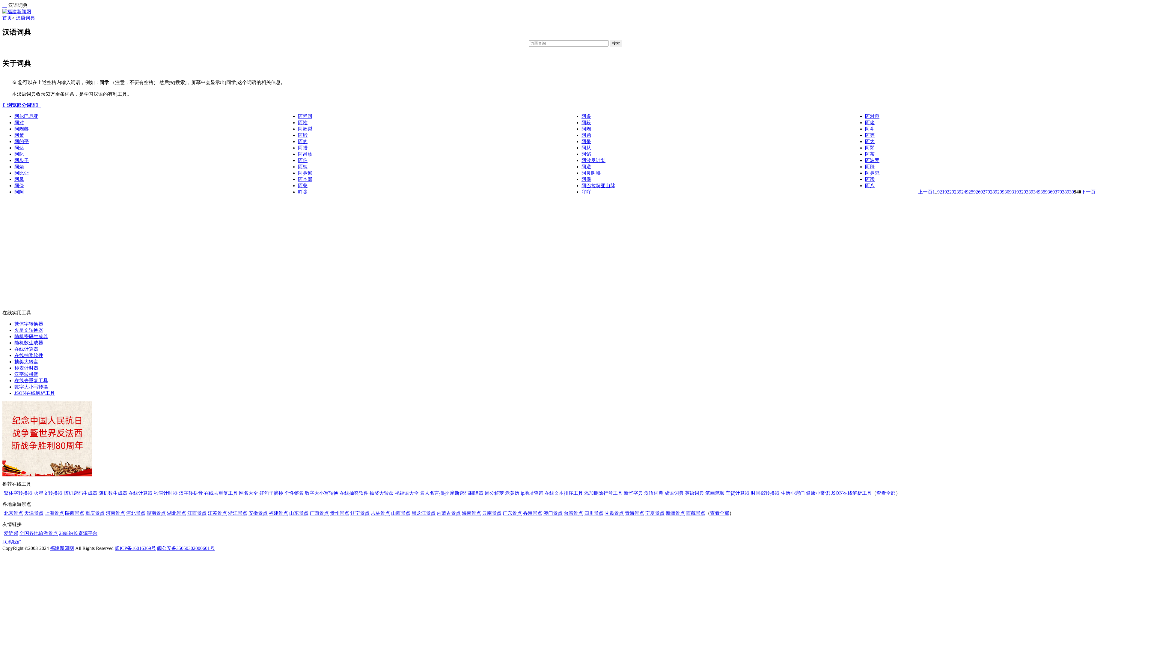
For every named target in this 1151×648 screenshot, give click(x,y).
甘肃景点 (614, 513)
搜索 (616, 43)
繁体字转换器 (28, 323)
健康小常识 (818, 493)
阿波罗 (872, 160)
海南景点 (471, 513)
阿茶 (870, 154)
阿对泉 (872, 116)
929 (998, 191)
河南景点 (115, 513)
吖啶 (303, 191)
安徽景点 (258, 513)
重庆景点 (95, 513)
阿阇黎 (21, 128)
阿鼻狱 (305, 173)
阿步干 (21, 160)
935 (1041, 191)
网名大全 (248, 493)
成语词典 (674, 493)
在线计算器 (26, 349)
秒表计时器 (26, 367)
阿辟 (870, 166)
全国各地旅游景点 (38, 533)
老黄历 (512, 493)
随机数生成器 (28, 342)
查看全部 (886, 493)
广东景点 (512, 513)
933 (1027, 191)
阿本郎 (305, 179)
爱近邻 (11, 533)
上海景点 (54, 513)
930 (1005, 191)
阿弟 (586, 135)
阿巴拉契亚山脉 (598, 185)
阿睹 (870, 122)
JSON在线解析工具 (34, 393)
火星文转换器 (28, 330)
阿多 (586, 116)
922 (948, 191)
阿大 (870, 141)
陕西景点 (74, 513)
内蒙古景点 (449, 513)
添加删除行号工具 (603, 493)
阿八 (870, 185)
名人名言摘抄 (434, 493)
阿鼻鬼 (872, 173)
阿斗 (870, 128)
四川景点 (593, 513)
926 (976, 191)
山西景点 (400, 513)
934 (1034, 191)
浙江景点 (237, 513)
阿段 (586, 122)
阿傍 (19, 185)
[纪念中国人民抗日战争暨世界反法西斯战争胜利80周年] (47, 474)
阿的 (303, 141)
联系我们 (12, 541)
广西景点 (319, 513)
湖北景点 (176, 513)
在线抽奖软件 (28, 355)
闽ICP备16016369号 (135, 548)
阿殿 (303, 135)
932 (1020, 191)
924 (962, 191)
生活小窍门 (793, 493)
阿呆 (586, 141)
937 (1056, 191)
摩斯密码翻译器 (466, 493)
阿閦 (870, 147)
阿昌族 (305, 154)
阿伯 (303, 160)
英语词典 (694, 493)
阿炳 (19, 166)
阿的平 (21, 141)
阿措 (303, 147)
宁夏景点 (655, 513)
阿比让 (21, 173)
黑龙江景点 (424, 513)
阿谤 (870, 179)
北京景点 (13, 513)
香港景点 (532, 513)
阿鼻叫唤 (591, 173)
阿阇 (586, 128)
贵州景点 (339, 513)
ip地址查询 (532, 493)
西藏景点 (695, 513)
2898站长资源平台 (78, 533)
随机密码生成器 (31, 336)
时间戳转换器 (765, 493)
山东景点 (298, 513)
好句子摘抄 (271, 493)
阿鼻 (19, 179)
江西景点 (197, 513)
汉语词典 (25, 17)
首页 (7, 17)
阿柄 (303, 166)
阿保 (586, 179)
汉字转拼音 (26, 374)
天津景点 (33, 513)
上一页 (925, 191)
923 (955, 191)
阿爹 (19, 135)
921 (940, 191)
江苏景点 (217, 513)
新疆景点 (675, 513)
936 (1048, 191)
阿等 (870, 135)
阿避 (586, 166)
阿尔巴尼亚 (26, 116)
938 (1063, 191)
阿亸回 (305, 116)
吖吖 (586, 191)
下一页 (1088, 191)
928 (991, 191)
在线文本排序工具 (564, 493)
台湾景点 (573, 513)
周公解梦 (494, 493)
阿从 (586, 147)
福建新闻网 (62, 548)
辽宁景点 (360, 513)
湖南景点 (156, 513)
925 (969, 191)
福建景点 (278, 513)
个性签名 (294, 493)
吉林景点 (380, 513)
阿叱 (19, 154)
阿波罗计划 (593, 160)
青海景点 (634, 513)
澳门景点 (553, 513)
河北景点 (135, 513)
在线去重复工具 (31, 380)
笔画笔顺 (714, 493)
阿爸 (303, 185)
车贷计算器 (738, 493)
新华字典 (633, 493)
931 (1012, 191)
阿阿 (19, 191)
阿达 (19, 147)
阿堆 (303, 122)
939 (1070, 191)
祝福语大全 (407, 493)
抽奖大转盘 (26, 361)
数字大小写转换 (31, 386)
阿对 (19, 122)
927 (984, 191)
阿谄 (586, 154)
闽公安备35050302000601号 (186, 548)
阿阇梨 (305, 128)
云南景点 (491, 513)
